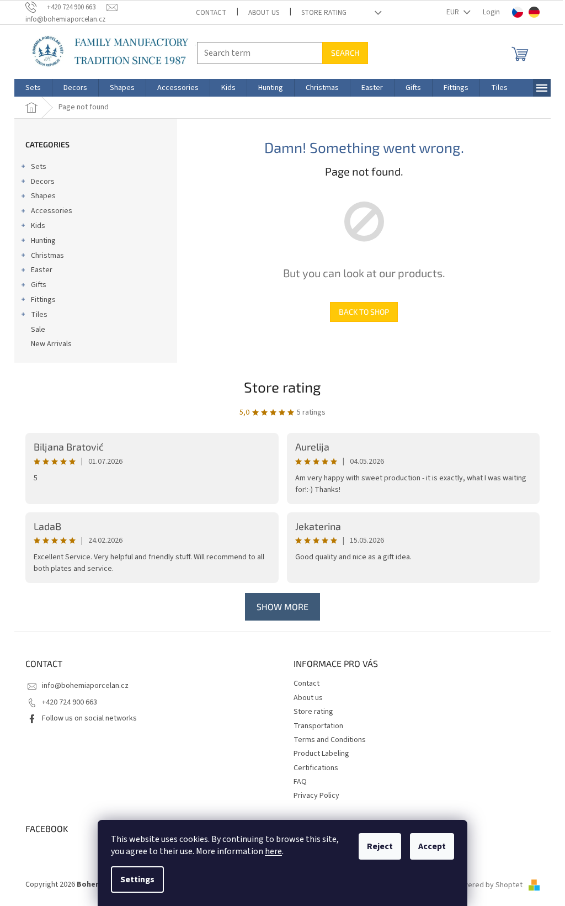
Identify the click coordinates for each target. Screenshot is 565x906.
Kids (38, 225)
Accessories (51, 210)
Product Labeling (321, 753)
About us (263, 13)
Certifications (316, 767)
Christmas (47, 255)
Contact (211, 13)
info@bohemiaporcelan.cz (85, 685)
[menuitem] (33, 88)
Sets (38, 166)
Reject (380, 846)
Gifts (38, 284)
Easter (41, 269)
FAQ (300, 781)
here (273, 851)
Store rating (324, 13)
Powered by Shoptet (489, 885)
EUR (453, 12)
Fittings (43, 299)
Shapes (43, 196)
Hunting (43, 240)
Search (345, 52)
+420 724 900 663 (69, 702)
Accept (432, 846)
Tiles (39, 314)
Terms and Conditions (330, 739)
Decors (43, 181)
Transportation (318, 726)
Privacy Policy (316, 795)
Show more (282, 606)
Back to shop (364, 311)
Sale (38, 329)
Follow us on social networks (89, 718)
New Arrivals (51, 343)
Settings (137, 879)
